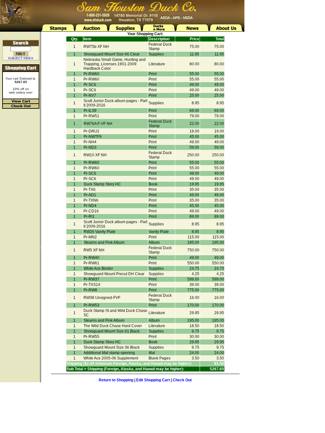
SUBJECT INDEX (20, 58)
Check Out (182, 380)
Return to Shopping (116, 380)
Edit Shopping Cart (153, 380)
